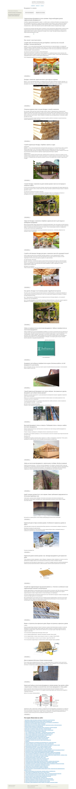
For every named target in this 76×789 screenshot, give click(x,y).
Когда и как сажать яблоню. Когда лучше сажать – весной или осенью (38, 748)
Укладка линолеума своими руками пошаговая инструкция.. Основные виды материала (42, 761)
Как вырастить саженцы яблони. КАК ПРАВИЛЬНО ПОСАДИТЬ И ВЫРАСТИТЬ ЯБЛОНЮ (42, 752)
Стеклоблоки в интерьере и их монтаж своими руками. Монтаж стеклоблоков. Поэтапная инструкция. (44, 763)
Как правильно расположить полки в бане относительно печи (37, 758)
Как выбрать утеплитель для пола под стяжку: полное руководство (38, 740)
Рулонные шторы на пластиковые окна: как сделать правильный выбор (39, 778)
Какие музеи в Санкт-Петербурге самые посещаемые (35, 723)
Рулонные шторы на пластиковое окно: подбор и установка (36, 756)
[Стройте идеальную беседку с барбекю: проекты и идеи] (46, 169)
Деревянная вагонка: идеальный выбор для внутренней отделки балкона (39, 751)
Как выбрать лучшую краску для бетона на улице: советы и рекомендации (39, 730)
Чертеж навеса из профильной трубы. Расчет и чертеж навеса (37, 772)
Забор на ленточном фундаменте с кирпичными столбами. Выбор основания (45, 463)
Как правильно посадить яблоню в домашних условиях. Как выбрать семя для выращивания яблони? (44, 750)
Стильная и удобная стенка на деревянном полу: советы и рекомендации (39, 743)
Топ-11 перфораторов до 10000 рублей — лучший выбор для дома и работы (40, 732)
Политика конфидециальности (31, 786)
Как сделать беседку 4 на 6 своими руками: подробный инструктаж (42, 291)
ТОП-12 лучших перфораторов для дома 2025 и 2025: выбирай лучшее (39, 733)
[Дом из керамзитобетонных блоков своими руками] (46, 673)
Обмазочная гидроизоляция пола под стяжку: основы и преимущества (38, 721)
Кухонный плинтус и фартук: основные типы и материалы (36, 759)
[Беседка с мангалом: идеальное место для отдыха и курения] (46, 94)
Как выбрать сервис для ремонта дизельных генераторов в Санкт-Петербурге (40, 720)
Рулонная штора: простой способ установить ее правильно (36, 767)
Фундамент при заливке (40, 12)
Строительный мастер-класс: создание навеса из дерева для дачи (38, 747)
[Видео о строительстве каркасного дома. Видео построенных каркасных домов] (46, 648)
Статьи (42, 5)
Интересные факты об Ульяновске (15, 12)
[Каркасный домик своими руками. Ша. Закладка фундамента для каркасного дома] (46, 573)
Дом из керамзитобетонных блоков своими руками (38, 660)
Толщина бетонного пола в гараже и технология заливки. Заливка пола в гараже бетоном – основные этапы (46, 755)
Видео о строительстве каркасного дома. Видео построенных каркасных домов (46, 623)
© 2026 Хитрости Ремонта (12, 785)
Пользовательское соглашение (34, 785)
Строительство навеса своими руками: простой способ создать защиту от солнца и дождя (42, 745)
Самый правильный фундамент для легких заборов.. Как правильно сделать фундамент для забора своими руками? (45, 392)
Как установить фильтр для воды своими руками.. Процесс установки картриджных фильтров (43, 773)
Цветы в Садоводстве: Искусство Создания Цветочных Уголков (37, 781)
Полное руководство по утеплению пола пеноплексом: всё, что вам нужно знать (40, 742)
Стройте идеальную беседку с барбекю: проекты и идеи (39, 144)
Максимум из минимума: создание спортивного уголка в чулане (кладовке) (39, 779)
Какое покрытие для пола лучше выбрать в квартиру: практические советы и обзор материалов (43, 725)
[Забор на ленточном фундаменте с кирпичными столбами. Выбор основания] (46, 480)
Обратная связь (48, 785)
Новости (38, 5)
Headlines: (27, 741)
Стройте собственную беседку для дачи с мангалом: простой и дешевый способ (46, 253)
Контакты (28, 785)
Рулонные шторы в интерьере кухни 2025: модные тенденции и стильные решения (41, 727)
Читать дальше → (27, 36)
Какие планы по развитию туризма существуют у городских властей (38, 728)
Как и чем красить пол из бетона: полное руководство (35, 731)
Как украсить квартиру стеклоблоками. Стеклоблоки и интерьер (37, 764)
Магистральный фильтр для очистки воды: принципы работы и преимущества (40, 771)
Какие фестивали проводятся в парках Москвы (34, 726)
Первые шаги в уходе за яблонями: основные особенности (36, 766)
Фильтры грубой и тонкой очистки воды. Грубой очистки (36, 777)
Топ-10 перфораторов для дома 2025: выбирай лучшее (36, 736)
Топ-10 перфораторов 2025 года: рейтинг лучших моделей (36, 738)
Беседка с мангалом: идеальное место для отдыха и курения (41, 79)
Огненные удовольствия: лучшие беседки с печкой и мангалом (41, 109)
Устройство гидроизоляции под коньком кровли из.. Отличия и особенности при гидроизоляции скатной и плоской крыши (46, 587)
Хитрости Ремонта (38, 2)
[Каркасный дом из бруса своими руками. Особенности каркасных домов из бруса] (46, 540)
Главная (33, 5)
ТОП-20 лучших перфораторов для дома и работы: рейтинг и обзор (38, 735)
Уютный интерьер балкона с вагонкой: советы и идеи (35, 757)
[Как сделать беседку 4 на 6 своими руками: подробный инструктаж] (46, 313)
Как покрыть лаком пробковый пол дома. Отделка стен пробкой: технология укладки (41, 782)
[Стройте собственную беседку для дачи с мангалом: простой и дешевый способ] (46, 277)
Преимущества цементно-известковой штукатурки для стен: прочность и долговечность (42, 722)
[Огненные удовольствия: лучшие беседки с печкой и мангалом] (46, 130)
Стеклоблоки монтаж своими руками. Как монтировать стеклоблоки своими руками (41, 762)
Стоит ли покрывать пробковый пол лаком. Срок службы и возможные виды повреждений (42, 753)
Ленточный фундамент (29, 12)
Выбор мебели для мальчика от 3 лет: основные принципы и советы (38, 746)
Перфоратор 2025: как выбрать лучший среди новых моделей (37, 737)
